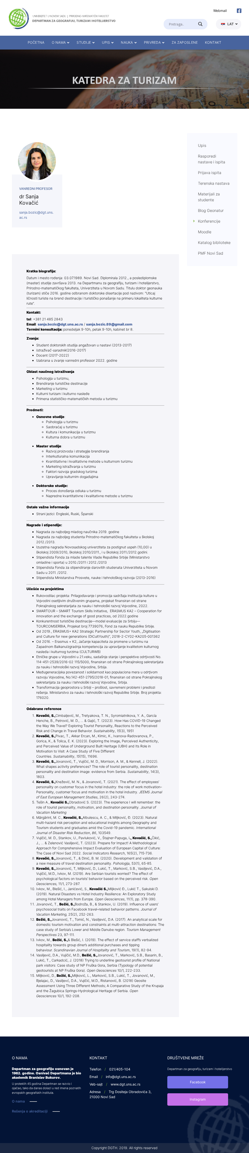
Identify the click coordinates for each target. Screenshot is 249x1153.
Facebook (198, 1082)
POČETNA (36, 42)
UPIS (106, 42)
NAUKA (127, 42)
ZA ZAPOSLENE (185, 42)
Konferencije (209, 221)
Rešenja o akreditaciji (30, 1111)
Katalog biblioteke (214, 242)
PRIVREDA (152, 42)
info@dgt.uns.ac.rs (121, 1077)
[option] (124, 79)
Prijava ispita (209, 172)
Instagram (198, 1099)
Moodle (204, 232)
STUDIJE (84, 42)
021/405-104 (119, 1069)
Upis (202, 145)
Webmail (220, 10)
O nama (18, 1101)
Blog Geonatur (211, 210)
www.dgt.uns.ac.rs (125, 1084)
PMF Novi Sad (210, 253)
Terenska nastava (214, 183)
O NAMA (59, 42)
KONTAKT (213, 42)
